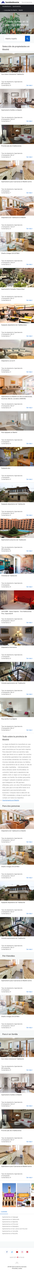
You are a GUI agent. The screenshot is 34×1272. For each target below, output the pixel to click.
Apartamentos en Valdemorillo (10, 1219)
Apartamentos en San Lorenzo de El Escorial (14, 1228)
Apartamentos (17, 6)
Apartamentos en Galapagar (10, 1217)
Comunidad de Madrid (10, 10)
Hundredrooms (6, 6)
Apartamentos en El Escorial (10, 1224)
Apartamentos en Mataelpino (10, 1226)
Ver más (28, 85)
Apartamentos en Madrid (10, 800)
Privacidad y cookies (17, 1268)
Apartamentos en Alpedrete (10, 1221)
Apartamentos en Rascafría (10, 1233)
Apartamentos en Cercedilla (10, 1231)
